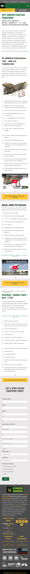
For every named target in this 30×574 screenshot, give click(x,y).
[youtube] (23, 521)
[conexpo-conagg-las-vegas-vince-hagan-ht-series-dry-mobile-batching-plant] (15, 82)
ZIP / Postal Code (5, 443)
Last (3, 421)
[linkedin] (22, 524)
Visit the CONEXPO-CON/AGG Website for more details (15, 51)
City (3, 434)
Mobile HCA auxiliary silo (10, 163)
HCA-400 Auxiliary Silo (8, 469)
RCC (4, 297)
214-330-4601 (10, 524)
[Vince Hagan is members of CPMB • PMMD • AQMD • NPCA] (15, 555)
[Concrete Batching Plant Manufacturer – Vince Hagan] (15, 487)
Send (5, 479)
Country (4, 448)
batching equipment (7, 498)
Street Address (5, 429)
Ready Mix (19, 295)
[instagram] (26, 521)
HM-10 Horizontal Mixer (9, 471)
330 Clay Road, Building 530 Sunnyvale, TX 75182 (8, 543)
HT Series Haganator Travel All (10, 466)
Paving (6, 295)
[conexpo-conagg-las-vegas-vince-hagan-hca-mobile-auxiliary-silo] (15, 255)
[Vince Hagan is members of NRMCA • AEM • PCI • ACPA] (15, 562)
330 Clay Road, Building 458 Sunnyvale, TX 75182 (21, 543)
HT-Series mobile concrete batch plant (13, 67)
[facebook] (17, 521)
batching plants (16, 504)
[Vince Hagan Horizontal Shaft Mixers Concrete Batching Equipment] (15, 315)
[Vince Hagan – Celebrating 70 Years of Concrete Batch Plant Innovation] (2, 4)
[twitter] (20, 521)
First (3, 416)
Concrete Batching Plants (18, 572)
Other (5, 474)
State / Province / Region (7, 438)
